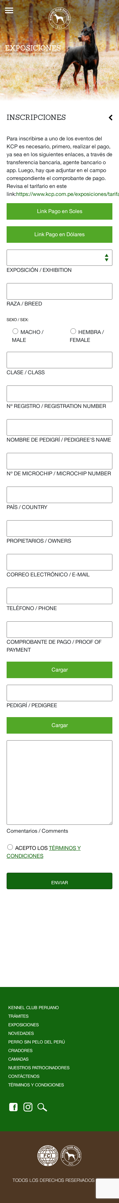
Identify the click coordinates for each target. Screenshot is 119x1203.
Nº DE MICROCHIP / (59, 473)
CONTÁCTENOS (23, 1076)
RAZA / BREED (24, 304)
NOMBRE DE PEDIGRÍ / (59, 440)
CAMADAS (18, 1059)
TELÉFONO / (32, 608)
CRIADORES (20, 1050)
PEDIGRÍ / (32, 705)
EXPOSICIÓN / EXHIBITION (39, 270)
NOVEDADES (21, 1033)
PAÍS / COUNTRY (27, 507)
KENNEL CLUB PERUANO (33, 1007)
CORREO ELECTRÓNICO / (48, 574)
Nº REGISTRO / (56, 406)
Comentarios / (37, 831)
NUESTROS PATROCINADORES (38, 1067)
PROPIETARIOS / (39, 541)
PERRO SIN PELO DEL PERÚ (36, 1041)
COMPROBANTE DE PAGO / (54, 646)
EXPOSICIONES (23, 1024)
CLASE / (26, 372)
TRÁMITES (18, 1016)
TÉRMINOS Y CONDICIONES (36, 1084)
